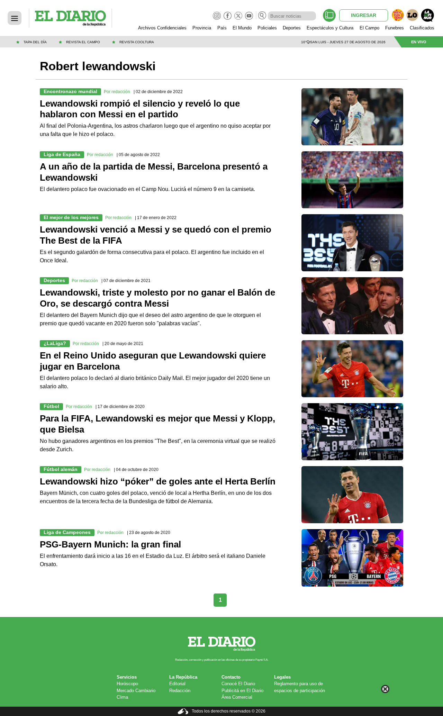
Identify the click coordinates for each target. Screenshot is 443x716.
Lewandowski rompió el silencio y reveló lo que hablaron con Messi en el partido (140, 109)
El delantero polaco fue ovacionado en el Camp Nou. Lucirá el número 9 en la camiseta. (147, 189)
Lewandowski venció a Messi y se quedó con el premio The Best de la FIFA (155, 235)
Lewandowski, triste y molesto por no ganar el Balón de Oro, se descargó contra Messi (157, 298)
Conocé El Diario (238, 683)
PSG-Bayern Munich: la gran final (110, 544)
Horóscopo (127, 683)
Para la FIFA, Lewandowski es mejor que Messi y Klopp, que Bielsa (157, 424)
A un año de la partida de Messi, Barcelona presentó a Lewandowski (154, 172)
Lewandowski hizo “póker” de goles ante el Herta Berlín (157, 481)
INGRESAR (363, 15)
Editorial (177, 683)
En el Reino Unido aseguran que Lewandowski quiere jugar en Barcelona (153, 361)
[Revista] (329, 15)
